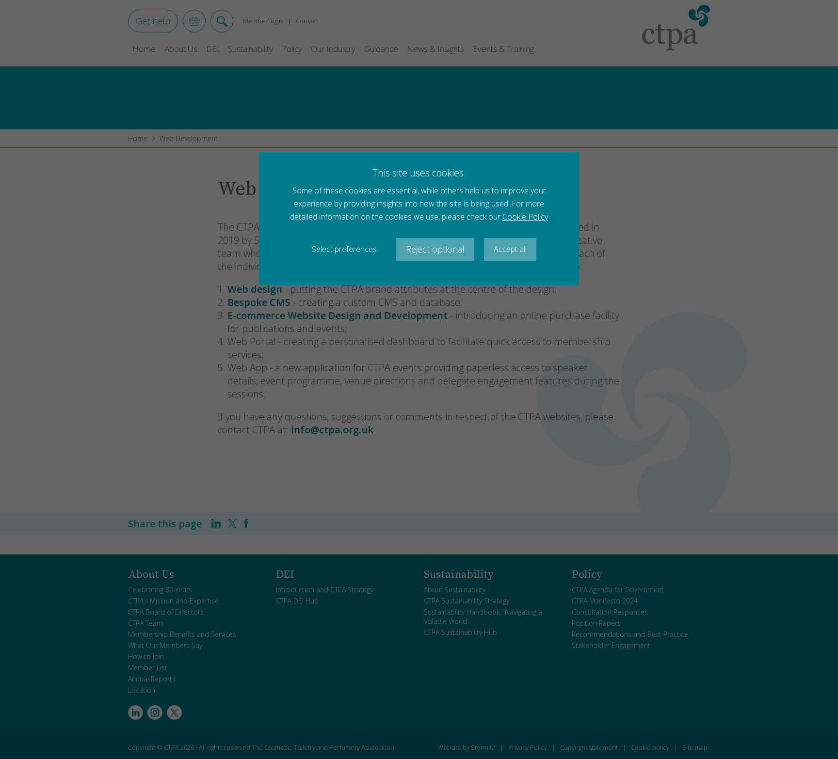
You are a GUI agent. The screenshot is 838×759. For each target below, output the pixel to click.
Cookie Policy (525, 216)
